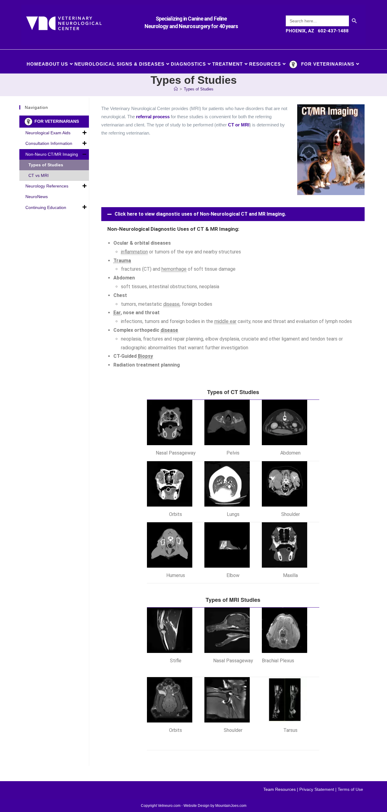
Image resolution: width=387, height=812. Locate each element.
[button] (233, 214)
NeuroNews (36, 196)
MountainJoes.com (230, 806)
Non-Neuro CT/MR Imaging (51, 154)
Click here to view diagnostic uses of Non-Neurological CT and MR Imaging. (200, 214)
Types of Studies (198, 89)
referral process (153, 116)
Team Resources (279, 789)
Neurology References (46, 186)
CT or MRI (238, 124)
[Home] (176, 89)
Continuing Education (45, 207)
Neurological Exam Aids (47, 132)
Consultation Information (48, 143)
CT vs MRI (38, 175)
